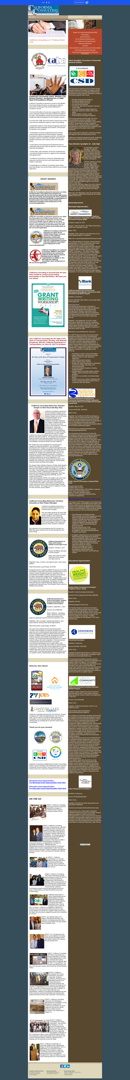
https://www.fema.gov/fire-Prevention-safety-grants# (85, 499)
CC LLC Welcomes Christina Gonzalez (85, 41)
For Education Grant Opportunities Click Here (47, 788)
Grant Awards (85, 34)
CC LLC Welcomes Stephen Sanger (85, 39)
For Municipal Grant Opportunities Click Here (47, 783)
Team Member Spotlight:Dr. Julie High (85, 50)
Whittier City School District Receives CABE (85, 32)
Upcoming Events (85, 36)
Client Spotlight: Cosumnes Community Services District (85, 47)
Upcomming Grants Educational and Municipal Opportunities (85, 53)
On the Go (85, 45)
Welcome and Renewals (85, 43)
